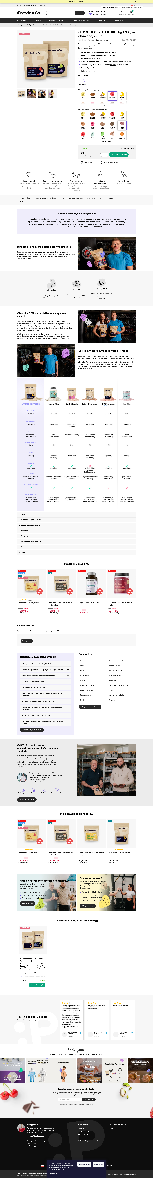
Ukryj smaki (108, 141)
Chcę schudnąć (88, 906)
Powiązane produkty (41, 198)
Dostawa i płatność (30, 5)
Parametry (110, 198)
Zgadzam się (98, 1164)
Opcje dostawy (129, 148)
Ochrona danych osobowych (88, 1141)
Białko (61, 213)
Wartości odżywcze (76, 198)
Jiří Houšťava (118, 1174)
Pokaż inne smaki (108, 105)
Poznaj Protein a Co (26, 799)
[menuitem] (21, 20)
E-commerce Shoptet (130, 1174)
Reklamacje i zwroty (85, 1138)
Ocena (54, 198)
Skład (63, 198)
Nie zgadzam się (84, 1164)
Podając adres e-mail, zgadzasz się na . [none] (76, 1105)
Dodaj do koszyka (120, 154)
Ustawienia (54, 1173)
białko (105, 44)
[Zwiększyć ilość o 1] (107, 155)
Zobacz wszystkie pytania (32, 730)
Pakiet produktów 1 (116, 661)
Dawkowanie (91, 198)
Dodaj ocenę (27, 641)
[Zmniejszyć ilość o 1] (101, 155)
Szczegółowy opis (84, 75)
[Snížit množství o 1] (21, 985)
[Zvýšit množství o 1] (27, 985)
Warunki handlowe (84, 1135)
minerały (113, 65)
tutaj (62, 1169)
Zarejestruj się (27, 903)
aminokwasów (65, 224)
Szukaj (80, 13)
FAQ (101, 198)
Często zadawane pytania (118, 1132)
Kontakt (42, 5)
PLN (127, 5)
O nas (19, 5)
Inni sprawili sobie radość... (29, 202)
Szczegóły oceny (102, 40)
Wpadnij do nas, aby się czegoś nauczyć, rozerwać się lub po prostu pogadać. (76, 1054)
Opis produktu (24, 198)
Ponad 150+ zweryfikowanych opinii (29, 1020)
